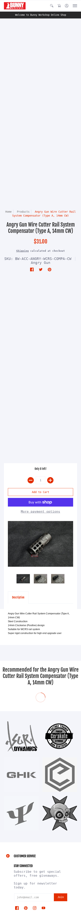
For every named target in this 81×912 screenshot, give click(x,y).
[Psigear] (21, 813)
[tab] (18, 597)
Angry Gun (40, 263)
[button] (51, 5)
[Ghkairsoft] (21, 774)
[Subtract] (31, 480)
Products (23, 211)
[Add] (50, 480)
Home (8, 211)
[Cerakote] (59, 736)
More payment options (40, 511)
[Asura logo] (21, 736)
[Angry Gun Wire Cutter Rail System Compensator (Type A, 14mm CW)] (40, 544)
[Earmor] (59, 774)
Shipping (22, 250)
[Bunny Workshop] (15, 5)
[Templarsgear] (59, 813)
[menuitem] (51, 5)
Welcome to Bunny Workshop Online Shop (40, 15)
